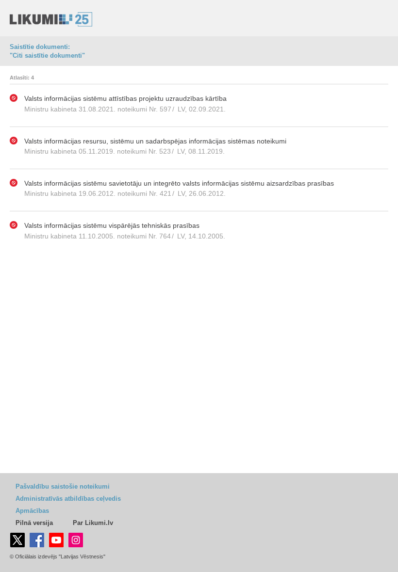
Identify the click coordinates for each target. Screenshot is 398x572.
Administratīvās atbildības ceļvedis (68, 498)
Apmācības (32, 510)
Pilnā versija (34, 522)
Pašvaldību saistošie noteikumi (63, 486)
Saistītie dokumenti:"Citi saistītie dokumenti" (47, 51)
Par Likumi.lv (93, 522)
